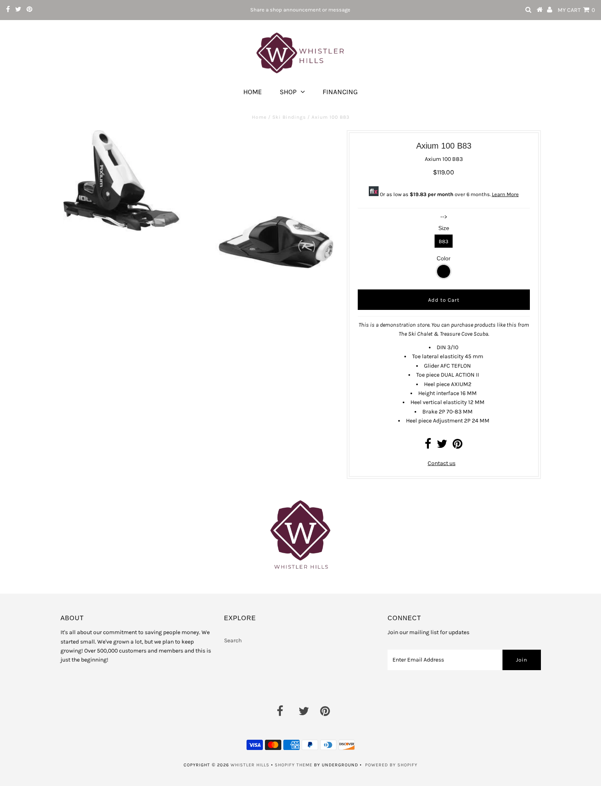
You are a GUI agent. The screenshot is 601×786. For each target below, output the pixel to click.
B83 (444, 241)
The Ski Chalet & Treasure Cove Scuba (443, 333)
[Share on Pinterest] (457, 446)
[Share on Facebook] (428, 446)
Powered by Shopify (391, 765)
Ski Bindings (289, 117)
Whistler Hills (250, 765)
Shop (288, 92)
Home (252, 92)
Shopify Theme (293, 765)
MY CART (576, 10)
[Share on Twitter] (442, 446)
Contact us (441, 463)
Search (233, 640)
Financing (340, 92)
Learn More (505, 194)
